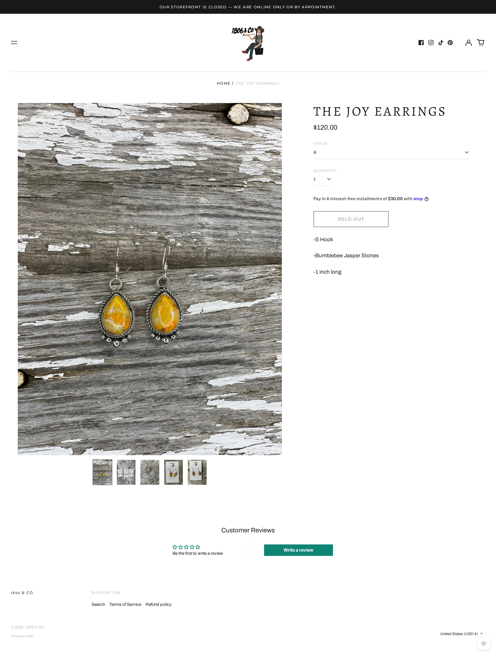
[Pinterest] (450, 42)
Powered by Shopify (22, 636)
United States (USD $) (459, 634)
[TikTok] (440, 42)
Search (98, 604)
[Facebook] (421, 42)
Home (223, 83)
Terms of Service (125, 604)
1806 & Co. (22, 592)
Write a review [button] (298, 550)
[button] (480, 43)
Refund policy (159, 604)
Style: (320, 143)
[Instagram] (431, 42)
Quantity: (325, 170)
